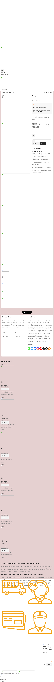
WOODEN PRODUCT (16, 658)
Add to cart (35, 143)
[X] (43, 347)
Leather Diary (8, 92)
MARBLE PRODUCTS (16, 648)
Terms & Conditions (6, 653)
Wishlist (24, 647)
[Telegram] (32, 347)
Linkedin (34, 650)
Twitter (34, 647)
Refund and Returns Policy (6, 651)
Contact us (35, 654)
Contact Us (4, 655)
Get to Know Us (6, 641)
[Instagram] (37, 347)
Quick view (2, 541)
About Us (4, 643)
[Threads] (46, 347)
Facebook (35, 643)
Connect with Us (37, 641)
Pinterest (35, 652)
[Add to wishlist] (6, 541)
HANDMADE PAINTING (14, 645)
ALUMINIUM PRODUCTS (14, 653)
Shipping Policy (5, 647)
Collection (24, 643)
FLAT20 (40, 111)
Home (3, 92)
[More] (49, 347)
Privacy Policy (5, 645)
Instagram (35, 645)
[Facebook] (35, 347)
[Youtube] (40, 347)
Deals (23, 645)
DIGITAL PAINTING (16, 650)
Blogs (23, 652)
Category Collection (15, 642)
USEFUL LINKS (25, 641)
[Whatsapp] (29, 347)
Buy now (43, 143)
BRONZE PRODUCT (16, 656)
